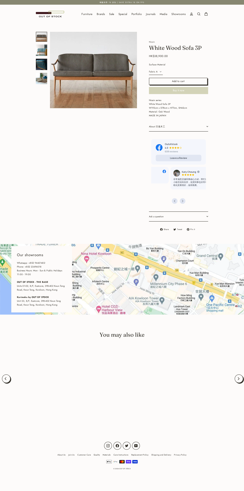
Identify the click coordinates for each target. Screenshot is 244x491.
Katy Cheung (170, 171)
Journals (150, 14)
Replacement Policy (140, 454)
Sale (111, 14)
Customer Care (84, 454)
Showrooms (178, 14)
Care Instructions (121, 454)
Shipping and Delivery (161, 454)
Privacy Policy (180, 454)
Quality (97, 454)
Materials (107, 454)
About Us (61, 454)
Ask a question (156, 216)
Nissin (42, 415)
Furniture (86, 14)
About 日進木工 (157, 126)
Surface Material (157, 64)
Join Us (71, 454)
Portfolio (136, 14)
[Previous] (6, 378)
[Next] (239, 378)
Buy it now (178, 90)
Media (163, 14)
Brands (101, 14)
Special (122, 14)
